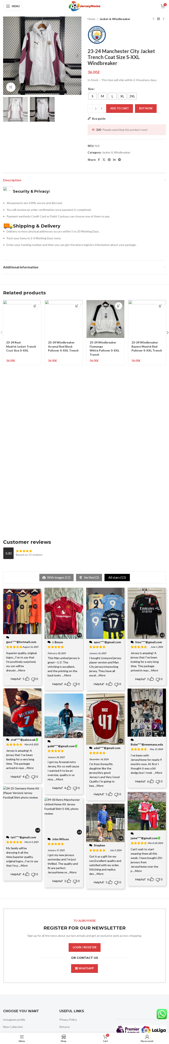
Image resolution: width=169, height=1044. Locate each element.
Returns (64, 1027)
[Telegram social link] (119, 160)
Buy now (146, 108)
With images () (58, 577)
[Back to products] (158, 19)
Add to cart (119, 108)
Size (91, 89)
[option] (40, 91)
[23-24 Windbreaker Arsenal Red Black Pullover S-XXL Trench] (64, 319)
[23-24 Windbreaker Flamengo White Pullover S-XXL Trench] (105, 319)
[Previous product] (153, 19)
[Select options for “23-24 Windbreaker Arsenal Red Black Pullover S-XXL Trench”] (76, 305)
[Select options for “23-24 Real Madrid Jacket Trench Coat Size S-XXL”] (35, 305)
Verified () (91, 577)
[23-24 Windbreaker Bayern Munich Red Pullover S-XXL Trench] (147, 319)
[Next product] (163, 19)
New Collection (13, 1027)
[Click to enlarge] (10, 87)
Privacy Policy (68, 1019)
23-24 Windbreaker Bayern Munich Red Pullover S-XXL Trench (146, 346)
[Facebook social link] (98, 160)
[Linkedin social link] (114, 160)
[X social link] (104, 160)
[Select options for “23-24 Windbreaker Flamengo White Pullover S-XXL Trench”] (118, 305)
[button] (7, 56)
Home (91, 19)
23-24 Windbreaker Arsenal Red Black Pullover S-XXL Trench (63, 346)
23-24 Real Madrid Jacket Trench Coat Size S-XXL (21, 346)
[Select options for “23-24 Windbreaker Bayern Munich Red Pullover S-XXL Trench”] (160, 305)
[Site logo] (84, 6)
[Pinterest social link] (109, 160)
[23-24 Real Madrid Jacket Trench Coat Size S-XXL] (22, 319)
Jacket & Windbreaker (115, 19)
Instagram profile (14, 1019)
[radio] (92, 96)
